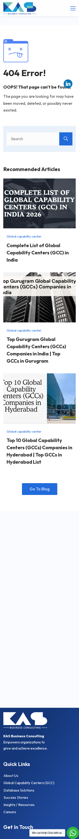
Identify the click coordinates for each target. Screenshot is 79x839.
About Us (11, 775)
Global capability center (24, 236)
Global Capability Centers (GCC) (29, 783)
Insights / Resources (19, 804)
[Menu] (73, 8)
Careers (10, 812)
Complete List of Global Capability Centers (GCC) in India (38, 252)
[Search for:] (39, 138)
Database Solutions (19, 790)
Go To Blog (40, 488)
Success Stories (16, 797)
